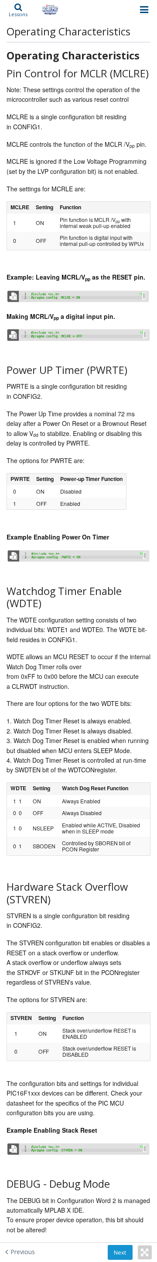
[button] (18, 9)
